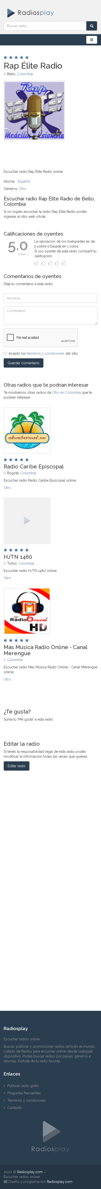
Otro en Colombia (66, 392)
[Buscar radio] (91, 26)
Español (24, 181)
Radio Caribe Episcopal (34, 466)
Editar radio (16, 766)
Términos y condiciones (26, 1100)
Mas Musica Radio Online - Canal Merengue (45, 650)
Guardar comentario (23, 363)
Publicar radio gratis (23, 1086)
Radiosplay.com (30, 1172)
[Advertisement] (28, 152)
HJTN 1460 (18, 557)
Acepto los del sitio (43, 353)
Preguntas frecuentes (24, 1093)
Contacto (14, 1108)
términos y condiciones (45, 353)
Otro (22, 189)
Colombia (25, 74)
